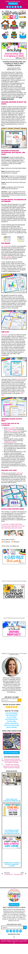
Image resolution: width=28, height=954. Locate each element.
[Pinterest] (13, 7)
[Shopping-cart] (18, 7)
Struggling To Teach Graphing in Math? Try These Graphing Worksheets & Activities (14, 654)
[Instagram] (10, 7)
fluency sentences (14, 431)
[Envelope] (15, 7)
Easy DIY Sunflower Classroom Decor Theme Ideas (14, 618)
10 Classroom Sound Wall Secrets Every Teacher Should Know (11, 831)
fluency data (8, 429)
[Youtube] (21, 7)
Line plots (4, 335)
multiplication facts (10, 442)
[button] (14, 904)
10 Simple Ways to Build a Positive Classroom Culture (11, 864)
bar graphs (7, 257)
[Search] (19, 700)
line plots (19, 379)
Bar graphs (5, 246)
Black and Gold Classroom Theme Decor (11, 800)
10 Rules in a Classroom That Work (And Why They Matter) (14, 581)
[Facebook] (7, 7)
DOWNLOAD (13, 4)
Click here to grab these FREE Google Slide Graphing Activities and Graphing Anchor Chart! (13, 526)
